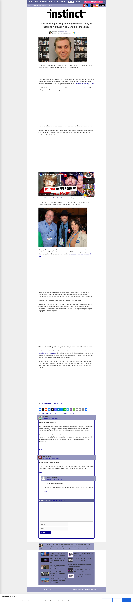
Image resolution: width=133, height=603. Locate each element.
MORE (78, 2)
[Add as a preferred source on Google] (78, 32)
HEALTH (63, 2)
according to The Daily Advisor (84, 84)
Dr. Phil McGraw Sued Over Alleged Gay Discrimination (57, 554)
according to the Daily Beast (47, 353)
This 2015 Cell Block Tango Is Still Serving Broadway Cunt (57, 560)
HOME (30, 2)
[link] (40, 174)
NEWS (36, 2)
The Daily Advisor (46, 403)
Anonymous (53, 500)
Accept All (126, 600)
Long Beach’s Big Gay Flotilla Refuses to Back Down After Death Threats (58, 580)
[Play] (88, 187)
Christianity (71, 413)
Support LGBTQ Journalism (93, 2)
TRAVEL (56, 2)
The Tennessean (57, 403)
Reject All (117, 600)
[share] (79, 173)
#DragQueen (49, 413)
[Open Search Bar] (104, 1)
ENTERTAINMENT (46, 2)
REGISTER (35, 5)
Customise (107, 600)
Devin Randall (63, 32)
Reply (40, 449)
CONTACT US (42, 5)
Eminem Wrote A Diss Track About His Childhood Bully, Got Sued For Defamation (60, 174)
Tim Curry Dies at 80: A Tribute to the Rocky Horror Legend (57, 573)
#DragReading (58, 413)
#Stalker (64, 413)
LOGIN (29, 5)
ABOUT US (49, 5)
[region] (66, 598)
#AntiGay (42, 413)
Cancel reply (61, 500)
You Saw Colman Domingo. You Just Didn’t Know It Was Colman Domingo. (57, 567)
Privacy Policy (48, 589)
